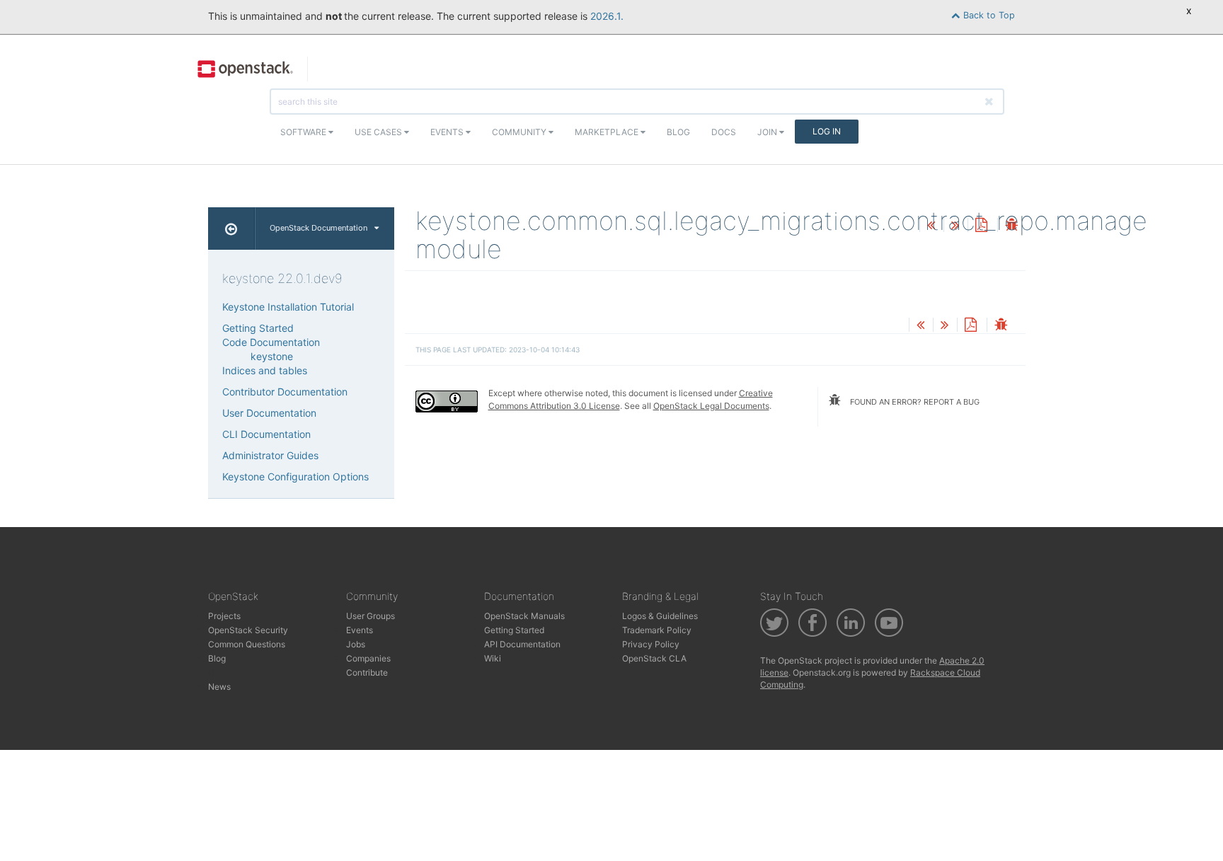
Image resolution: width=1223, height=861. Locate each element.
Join (768, 132)
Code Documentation (271, 342)
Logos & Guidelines (660, 616)
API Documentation (522, 644)
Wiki (492, 658)
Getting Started (258, 328)
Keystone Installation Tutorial (288, 307)
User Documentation (269, 413)
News (219, 686)
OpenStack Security (248, 630)
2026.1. (607, 16)
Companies (368, 658)
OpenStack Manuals (524, 616)
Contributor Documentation (285, 392)
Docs (723, 132)
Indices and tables (264, 370)
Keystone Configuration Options (295, 476)
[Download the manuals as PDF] (981, 226)
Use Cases (379, 132)
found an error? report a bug (914, 402)
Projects (224, 616)
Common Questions (246, 644)
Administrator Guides (270, 455)
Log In (827, 131)
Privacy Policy (650, 644)
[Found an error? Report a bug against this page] (1011, 226)
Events (448, 132)
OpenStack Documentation (318, 228)
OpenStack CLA (654, 658)
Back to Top (987, 15)
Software (304, 132)
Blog (678, 132)
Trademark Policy (656, 630)
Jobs (355, 644)
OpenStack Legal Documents (711, 405)
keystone (272, 356)
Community (520, 132)
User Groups (370, 616)
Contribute (367, 672)
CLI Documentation (266, 434)
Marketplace (608, 132)
